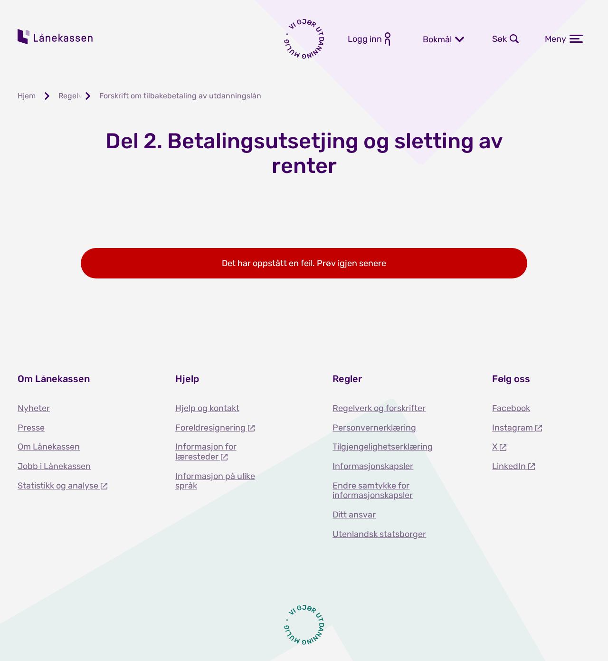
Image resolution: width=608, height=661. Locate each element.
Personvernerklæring (374, 427)
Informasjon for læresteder (206, 451)
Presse (31, 427)
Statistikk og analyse (59, 485)
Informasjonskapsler (372, 466)
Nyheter (34, 408)
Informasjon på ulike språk (215, 481)
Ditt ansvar (354, 514)
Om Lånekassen (49, 446)
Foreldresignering (211, 427)
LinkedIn (510, 466)
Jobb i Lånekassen (54, 466)
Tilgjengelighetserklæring (382, 446)
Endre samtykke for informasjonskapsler (372, 490)
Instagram (513, 427)
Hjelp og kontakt (207, 408)
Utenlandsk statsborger (379, 534)
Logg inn (365, 39)
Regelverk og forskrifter (379, 408)
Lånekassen (56, 36)
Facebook (511, 408)
